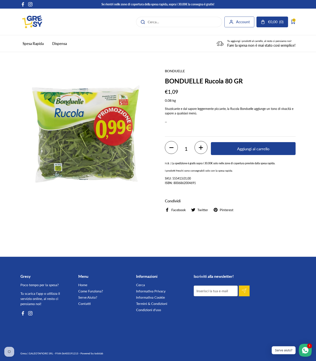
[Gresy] (32, 22)
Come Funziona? (90, 291)
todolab (98, 353)
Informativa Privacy (151, 291)
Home (82, 285)
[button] (171, 147)
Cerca (140, 285)
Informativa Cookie (150, 297)
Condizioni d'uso (148, 310)
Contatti (84, 303)
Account (243, 22)
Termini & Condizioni (151, 303)
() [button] (278, 23)
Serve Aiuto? (87, 297)
